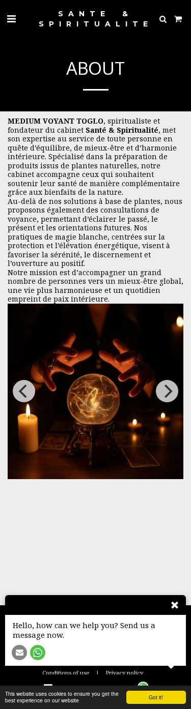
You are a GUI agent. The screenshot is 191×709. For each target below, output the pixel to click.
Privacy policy (124, 672)
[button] (11, 18)
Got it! (156, 697)
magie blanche (81, 237)
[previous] (24, 391)
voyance (22, 219)
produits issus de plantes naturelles (72, 165)
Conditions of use (66, 672)
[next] (167, 391)
